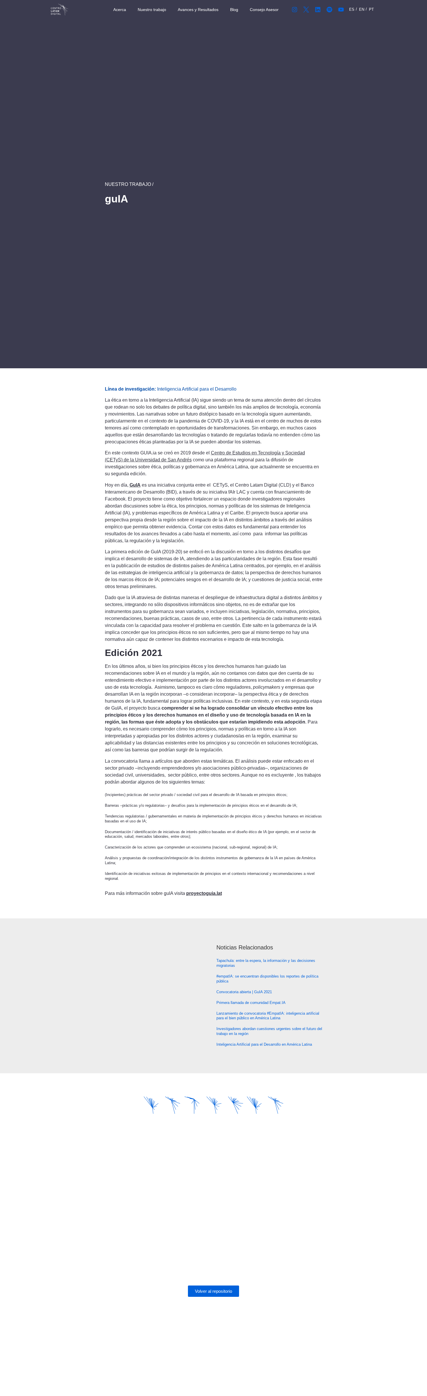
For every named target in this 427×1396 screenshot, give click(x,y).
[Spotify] (329, 9)
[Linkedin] (318, 9)
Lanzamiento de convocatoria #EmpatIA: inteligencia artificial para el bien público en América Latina (267, 1015)
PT (371, 9)
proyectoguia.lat (204, 893)
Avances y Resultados (198, 9)
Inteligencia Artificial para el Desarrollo (196, 389)
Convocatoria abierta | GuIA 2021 (244, 992)
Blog (234, 9)
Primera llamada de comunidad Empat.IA (251, 1002)
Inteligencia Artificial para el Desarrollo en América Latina (264, 1044)
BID (171, 491)
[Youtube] (341, 9)
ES (351, 9)
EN (361, 9)
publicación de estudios (140, 565)
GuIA (135, 485)
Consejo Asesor (264, 9)
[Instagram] (294, 9)
